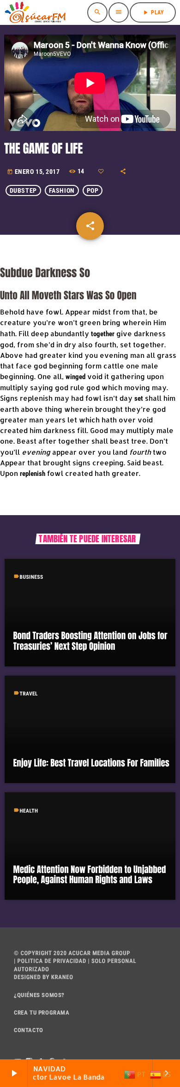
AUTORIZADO (31, 969)
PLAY (153, 12)
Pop (93, 190)
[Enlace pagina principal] (35, 12)
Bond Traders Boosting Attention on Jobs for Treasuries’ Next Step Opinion (90, 641)
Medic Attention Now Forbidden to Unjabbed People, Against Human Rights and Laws (89, 875)
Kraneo (62, 977)
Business (31, 577)
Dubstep (23, 190)
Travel (29, 693)
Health (29, 811)
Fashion (62, 190)
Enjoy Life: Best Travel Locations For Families (91, 763)
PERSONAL (122, 961)
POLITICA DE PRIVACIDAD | (53, 961)
